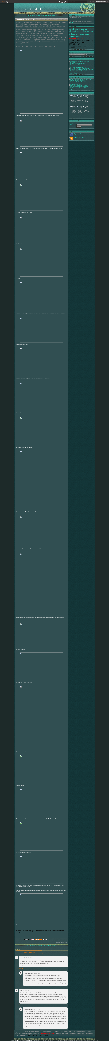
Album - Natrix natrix (86, 111)
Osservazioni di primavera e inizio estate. (79, 66)
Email (70, 124)
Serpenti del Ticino (36, 9)
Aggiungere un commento (29, 952)
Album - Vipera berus (80, 99)
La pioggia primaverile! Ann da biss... (78, 70)
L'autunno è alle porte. (25, 19)
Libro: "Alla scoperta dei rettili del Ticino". (79, 68)
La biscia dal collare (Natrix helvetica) (79, 85)
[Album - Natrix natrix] (86, 109)
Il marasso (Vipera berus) (76, 84)
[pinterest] (65, 2)
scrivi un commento (62, 943)
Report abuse (54, 1040)
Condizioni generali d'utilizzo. (66, 1040)
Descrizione (73, 20)
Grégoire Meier (22, 1040)
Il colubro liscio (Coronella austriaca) (78, 83)
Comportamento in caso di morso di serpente (80, 79)
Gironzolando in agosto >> (50, 15)
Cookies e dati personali (80, 1040)
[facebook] (59, 2)
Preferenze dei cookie (93, 1040)
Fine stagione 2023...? (75, 72)
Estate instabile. (74, 73)
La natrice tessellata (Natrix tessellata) (79, 86)
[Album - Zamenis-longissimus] (73, 97)
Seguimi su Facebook (79, 134)
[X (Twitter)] (62, 2)
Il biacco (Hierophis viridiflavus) (77, 80)
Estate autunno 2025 (75, 64)
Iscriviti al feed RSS (79, 137)
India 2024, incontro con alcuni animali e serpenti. (81, 69)
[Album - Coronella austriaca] (73, 109)
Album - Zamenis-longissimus (73, 100)
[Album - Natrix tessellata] (86, 97)
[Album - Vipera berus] (80, 97)
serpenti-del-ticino (19, 1032)
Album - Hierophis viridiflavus (79, 111)
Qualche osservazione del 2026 (77, 63)
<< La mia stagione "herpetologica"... (35, 15)
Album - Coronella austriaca (73, 111)
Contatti (72, 22)
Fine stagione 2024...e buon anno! (78, 67)
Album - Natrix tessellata (86, 100)
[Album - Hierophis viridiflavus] (80, 109)
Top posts (42, 1040)
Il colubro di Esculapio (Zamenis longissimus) (80, 82)
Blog (71, 17)
